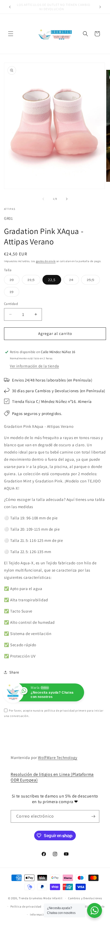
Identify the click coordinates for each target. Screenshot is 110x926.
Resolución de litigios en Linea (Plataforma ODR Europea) (52, 777)
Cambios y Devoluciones (85, 898)
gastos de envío (46, 261)
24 (74, 281)
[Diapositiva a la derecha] (67, 199)
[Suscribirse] (93, 816)
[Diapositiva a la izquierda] (43, 199)
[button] (11, 34)
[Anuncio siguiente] (100, 7)
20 (14, 281)
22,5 (52, 279)
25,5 (93, 281)
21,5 (34, 281)
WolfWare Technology (57, 757)
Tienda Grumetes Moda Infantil (40, 898)
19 (14, 293)
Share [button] (14, 672)
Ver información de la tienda (34, 366)
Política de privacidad (25, 906)
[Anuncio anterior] (10, 7)
